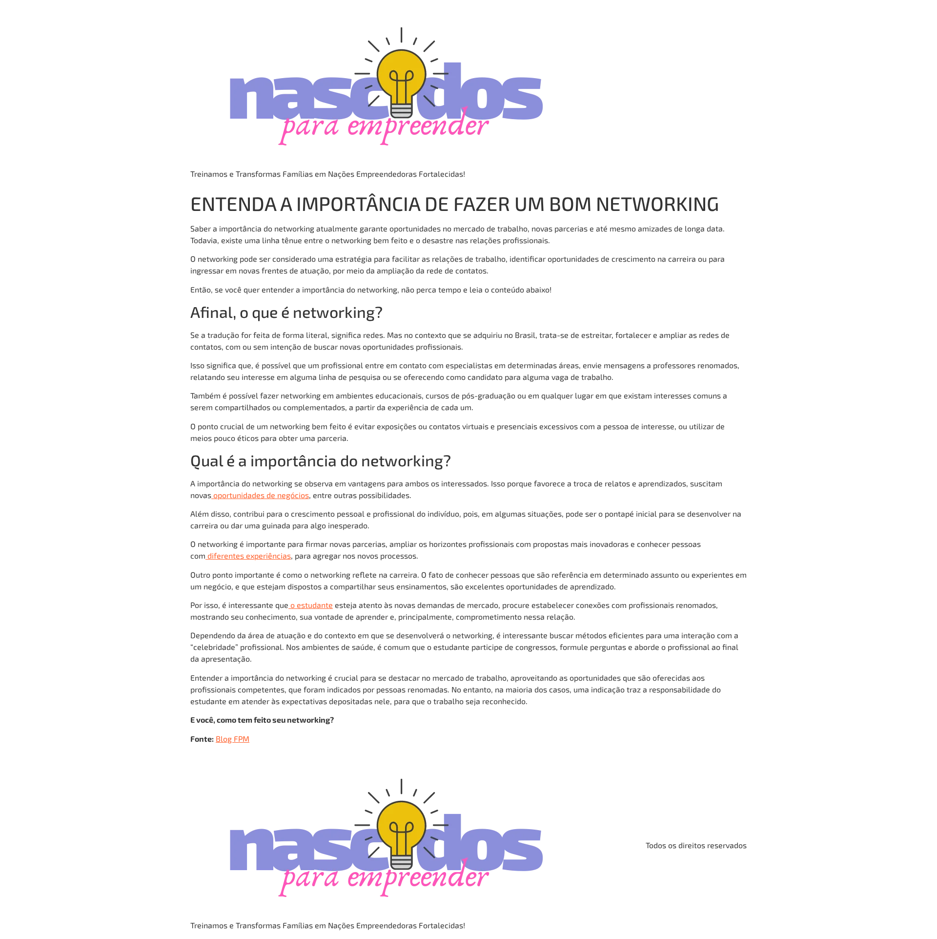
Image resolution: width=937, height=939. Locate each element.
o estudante (311, 604)
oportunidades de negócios (261, 495)
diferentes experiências (249, 555)
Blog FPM (232, 738)
